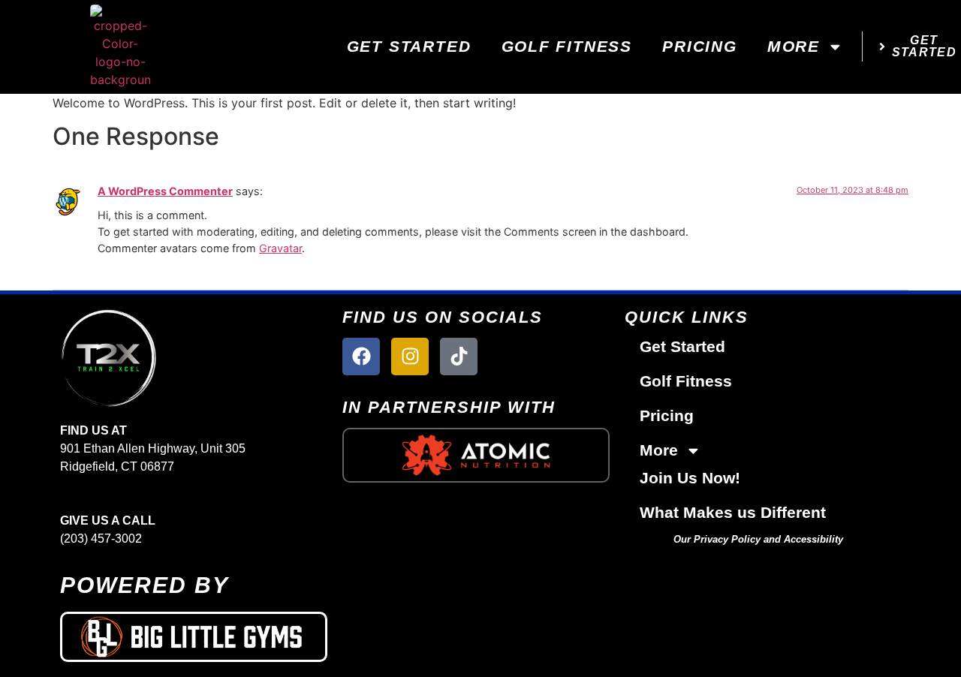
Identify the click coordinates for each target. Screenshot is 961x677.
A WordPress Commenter (165, 191)
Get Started (409, 46)
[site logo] (193, 358)
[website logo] (120, 47)
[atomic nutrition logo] (476, 455)
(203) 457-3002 (101, 538)
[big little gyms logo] (193, 636)
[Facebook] (361, 356)
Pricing (699, 46)
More (793, 46)
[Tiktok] (458, 356)
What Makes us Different (733, 512)
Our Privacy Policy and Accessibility (758, 539)
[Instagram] (410, 356)
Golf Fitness (567, 46)
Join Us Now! (690, 477)
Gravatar (280, 248)
